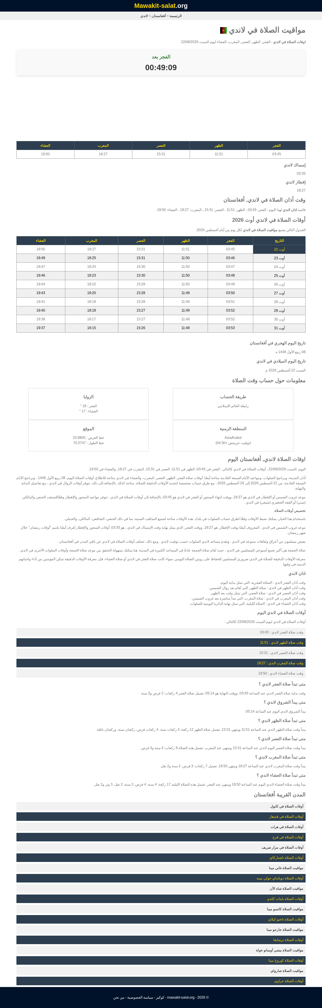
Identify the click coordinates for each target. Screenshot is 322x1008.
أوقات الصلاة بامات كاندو (285, 899)
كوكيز (160, 997)
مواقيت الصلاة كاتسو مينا (285, 909)
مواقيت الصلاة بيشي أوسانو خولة (279, 950)
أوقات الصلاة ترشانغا (288, 940)
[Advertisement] (174, 110)
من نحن (118, 997)
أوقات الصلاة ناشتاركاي (286, 858)
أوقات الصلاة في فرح (287, 837)
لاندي (144, 16)
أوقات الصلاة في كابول (286, 806)
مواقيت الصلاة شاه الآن (286, 888)
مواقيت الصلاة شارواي (287, 971)
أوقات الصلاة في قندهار (286, 816)
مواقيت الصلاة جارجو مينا (285, 929)
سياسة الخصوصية (140, 997)
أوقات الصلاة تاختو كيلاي (285, 919)
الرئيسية (176, 16)
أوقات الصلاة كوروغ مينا (286, 960)
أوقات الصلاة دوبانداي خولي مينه (280, 878)
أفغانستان (159, 16)
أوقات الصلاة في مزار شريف (282, 847)
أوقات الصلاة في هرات (287, 827)
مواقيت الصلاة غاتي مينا (286, 868)
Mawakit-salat (155, 5)
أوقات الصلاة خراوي (288, 981)
